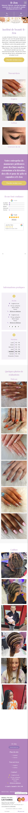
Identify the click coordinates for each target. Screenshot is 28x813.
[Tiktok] (12, 326)
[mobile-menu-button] (25, 3)
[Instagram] (18, 326)
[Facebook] (9, 326)
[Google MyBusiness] (15, 326)
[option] (14, 227)
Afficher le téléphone (15, 311)
